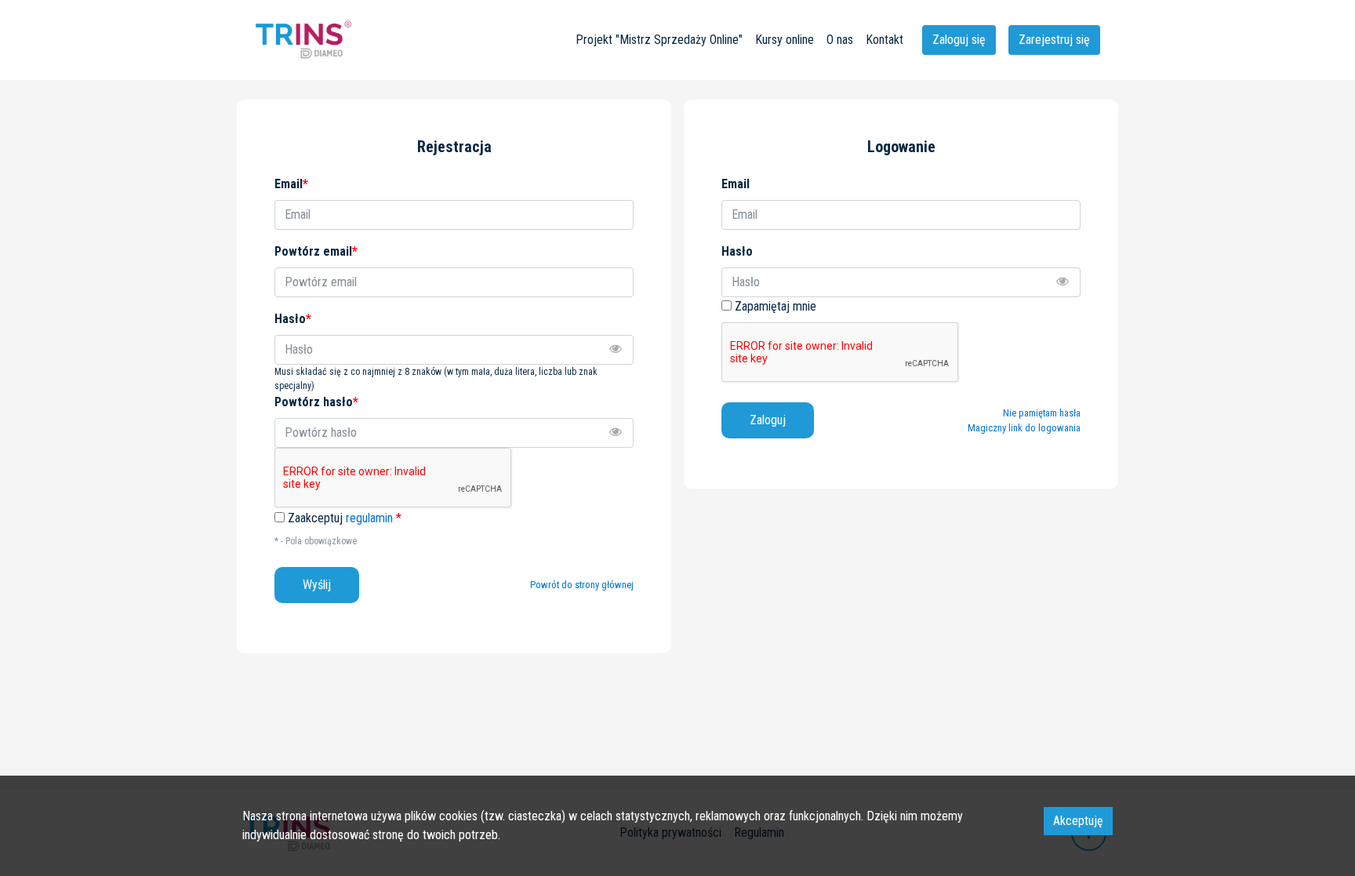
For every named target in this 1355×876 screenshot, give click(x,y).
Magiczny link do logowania (1024, 428)
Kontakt (884, 39)
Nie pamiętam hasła (1042, 413)
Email (735, 183)
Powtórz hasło (316, 401)
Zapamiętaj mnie (775, 306)
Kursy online (784, 39)
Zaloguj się (959, 39)
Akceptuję (1078, 820)
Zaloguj (768, 420)
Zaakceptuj (344, 518)
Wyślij (317, 584)
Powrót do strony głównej (582, 585)
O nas (839, 39)
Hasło (737, 251)
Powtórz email (316, 251)
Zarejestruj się (1054, 39)
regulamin (369, 518)
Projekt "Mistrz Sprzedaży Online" (659, 39)
